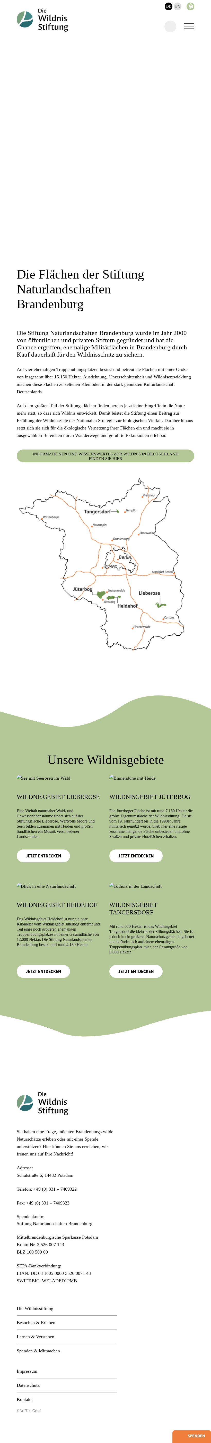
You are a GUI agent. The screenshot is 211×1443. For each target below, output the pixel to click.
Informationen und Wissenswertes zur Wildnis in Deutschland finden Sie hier (106, 456)
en (177, 6)
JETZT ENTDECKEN (43, 856)
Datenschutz (28, 1385)
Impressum (27, 1371)
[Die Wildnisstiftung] (42, 20)
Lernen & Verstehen (35, 1336)
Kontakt (24, 1399)
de (168, 6)
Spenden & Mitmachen (38, 1350)
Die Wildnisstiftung (35, 1308)
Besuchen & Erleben (36, 1322)
